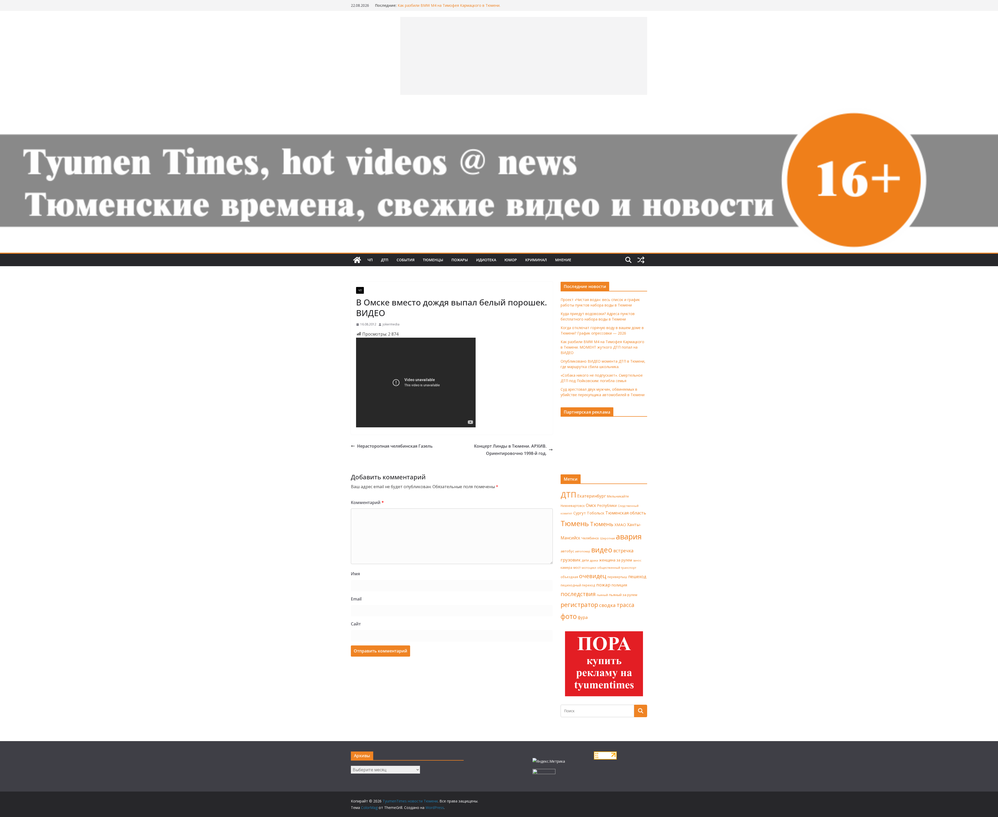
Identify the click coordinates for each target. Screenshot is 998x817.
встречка (623, 550)
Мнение (563, 259)
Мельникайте (618, 496)
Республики (607, 505)
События (406, 259)
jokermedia (391, 324)
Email (356, 599)
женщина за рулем (615, 560)
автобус (567, 551)
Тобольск (595, 512)
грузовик (571, 560)
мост (577, 567)
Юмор (510, 259)
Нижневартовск (573, 506)
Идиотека (486, 259)
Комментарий (367, 502)
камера (566, 567)
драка (594, 560)
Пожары (459, 259)
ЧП (370, 259)
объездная (569, 577)
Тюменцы (433, 259)
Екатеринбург (591, 496)
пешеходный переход (578, 585)
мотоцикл (589, 568)
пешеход (637, 576)
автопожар (582, 551)
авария (629, 536)
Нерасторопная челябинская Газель (395, 446)
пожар (603, 585)
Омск (591, 505)
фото (569, 616)
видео (601, 549)
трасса (625, 605)
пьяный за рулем (623, 594)
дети (585, 560)
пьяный (602, 595)
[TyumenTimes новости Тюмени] (357, 260)
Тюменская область (625, 513)
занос (637, 560)
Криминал (536, 259)
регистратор (579, 604)
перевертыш (617, 577)
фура (583, 617)
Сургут (579, 512)
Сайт (356, 624)
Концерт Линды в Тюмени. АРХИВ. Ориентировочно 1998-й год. (510, 449)
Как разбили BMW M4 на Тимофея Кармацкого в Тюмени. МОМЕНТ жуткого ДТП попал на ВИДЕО (449, 8)
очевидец (592, 576)
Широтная (607, 538)
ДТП (384, 259)
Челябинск (590, 538)
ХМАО (620, 524)
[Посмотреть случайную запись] (641, 260)
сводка (607, 605)
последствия (578, 594)
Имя (355, 574)
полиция (619, 585)
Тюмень (575, 523)
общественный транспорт (616, 568)
